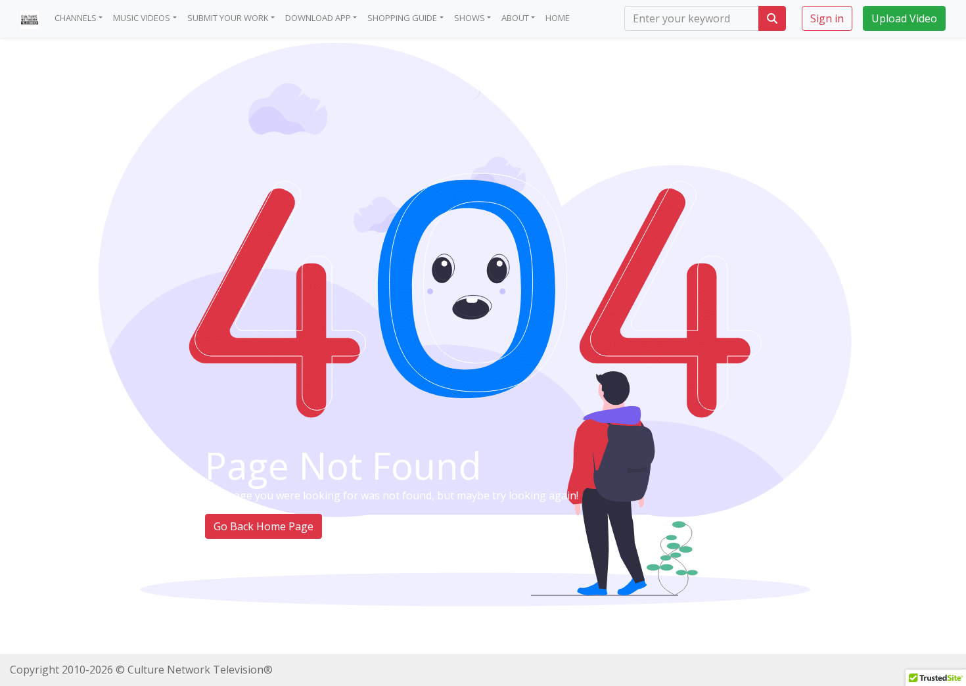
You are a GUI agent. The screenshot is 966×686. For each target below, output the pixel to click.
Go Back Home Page (263, 526)
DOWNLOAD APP (318, 18)
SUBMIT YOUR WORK (228, 18)
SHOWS (469, 18)
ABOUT (515, 18)
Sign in (827, 18)
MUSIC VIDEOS (141, 18)
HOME (557, 18)
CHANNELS (76, 18)
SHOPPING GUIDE (402, 18)
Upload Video (904, 18)
